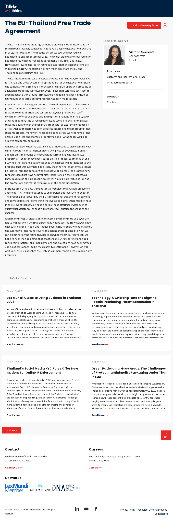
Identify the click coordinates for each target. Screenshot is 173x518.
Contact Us (12, 467)
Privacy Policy (127, 509)
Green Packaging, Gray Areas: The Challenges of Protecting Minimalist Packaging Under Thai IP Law (129, 372)
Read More (13, 344)
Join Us (93, 467)
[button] (157, 8)
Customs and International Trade (126, 76)
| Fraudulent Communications (151, 509)
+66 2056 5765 (137, 56)
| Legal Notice (161, 513)
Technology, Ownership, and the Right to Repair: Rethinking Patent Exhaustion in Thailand (124, 302)
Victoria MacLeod (141, 52)
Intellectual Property (119, 82)
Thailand (112, 102)
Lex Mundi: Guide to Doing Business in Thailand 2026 (44, 300)
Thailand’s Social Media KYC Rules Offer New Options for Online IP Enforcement (42, 370)
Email (132, 60)
